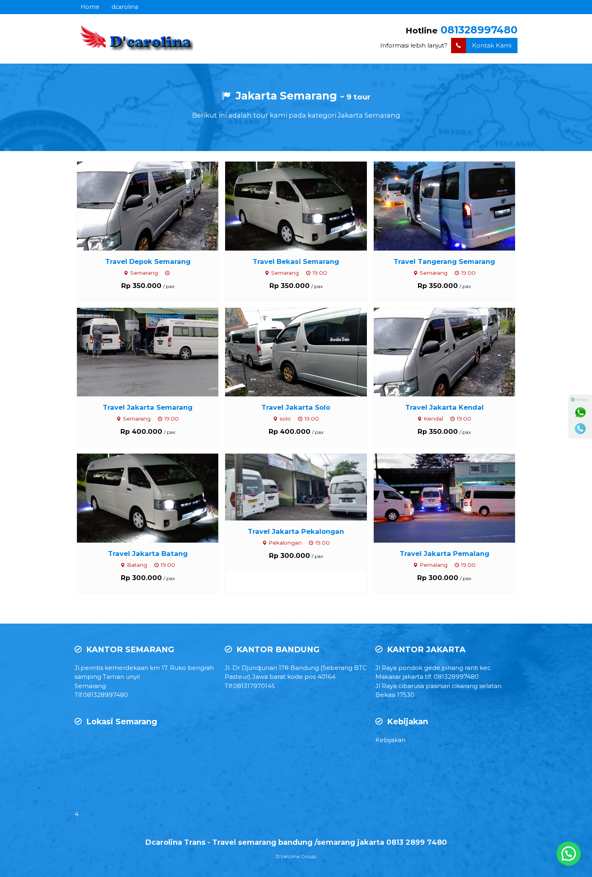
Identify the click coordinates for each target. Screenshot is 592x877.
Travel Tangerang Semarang (444, 261)
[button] (569, 854)
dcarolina (125, 6)
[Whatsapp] (580, 412)
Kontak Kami (491, 45)
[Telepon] (580, 429)
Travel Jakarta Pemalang (444, 553)
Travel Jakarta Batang (148, 553)
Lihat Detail (155, 205)
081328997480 (479, 29)
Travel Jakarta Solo (295, 407)
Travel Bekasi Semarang (296, 261)
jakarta (413, 676)
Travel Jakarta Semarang (148, 407)
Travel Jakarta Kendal (444, 407)
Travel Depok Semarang (147, 261)
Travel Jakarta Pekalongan (296, 531)
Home (90, 6)
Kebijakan (390, 740)
